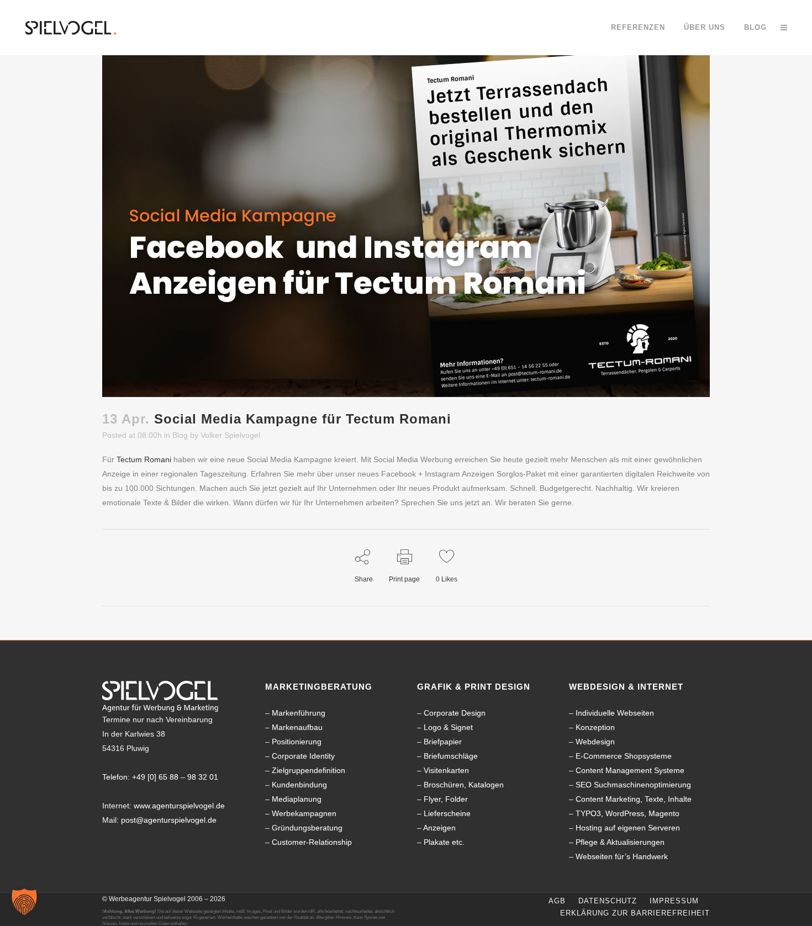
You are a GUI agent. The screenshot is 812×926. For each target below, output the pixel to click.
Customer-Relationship (312, 842)
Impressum (674, 901)
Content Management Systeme (630, 770)
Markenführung (298, 712)
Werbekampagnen (304, 813)
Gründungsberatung (307, 827)
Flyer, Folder (446, 799)
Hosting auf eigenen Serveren (628, 827)
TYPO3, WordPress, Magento (627, 813)
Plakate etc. (444, 842)
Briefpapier (443, 741)
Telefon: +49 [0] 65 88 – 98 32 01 (160, 776)
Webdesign (595, 741)
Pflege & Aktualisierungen (620, 842)
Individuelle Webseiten (615, 712)
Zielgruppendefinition (308, 770)
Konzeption (595, 727)
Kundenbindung (299, 784)
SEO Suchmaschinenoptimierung (633, 784)
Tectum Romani (144, 459)
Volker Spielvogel (230, 435)
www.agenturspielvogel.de (179, 805)
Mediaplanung (296, 799)
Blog (180, 435)
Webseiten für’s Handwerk (622, 856)
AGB (557, 901)
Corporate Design (455, 712)
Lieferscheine (447, 813)
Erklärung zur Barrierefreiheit (635, 913)
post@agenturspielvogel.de (169, 820)
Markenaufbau (297, 727)
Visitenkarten (446, 770)
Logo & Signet (448, 727)
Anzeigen (439, 827)
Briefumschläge (451, 756)
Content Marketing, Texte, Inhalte (634, 799)
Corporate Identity (303, 756)
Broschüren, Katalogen (464, 784)
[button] (24, 901)
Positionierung (296, 741)
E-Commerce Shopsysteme (624, 756)
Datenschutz (607, 901)
